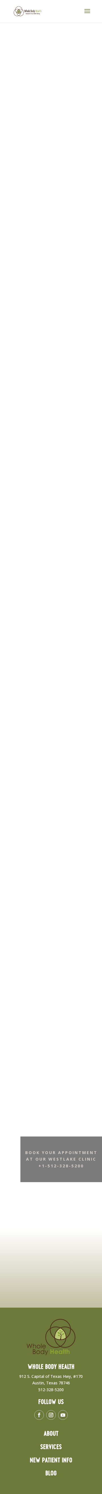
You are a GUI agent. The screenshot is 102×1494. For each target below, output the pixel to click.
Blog (51, 1473)
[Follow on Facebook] (39, 1415)
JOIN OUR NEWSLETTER (45, 1293)
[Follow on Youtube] (63, 1415)
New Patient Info (51, 1460)
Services (51, 1447)
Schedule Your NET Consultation (46, 97)
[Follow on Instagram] (51, 1415)
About (51, 1434)
